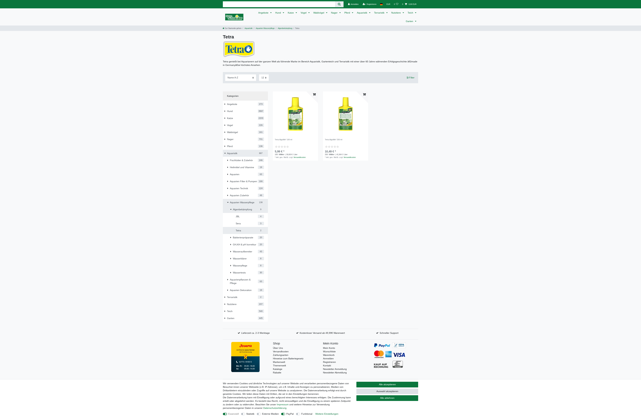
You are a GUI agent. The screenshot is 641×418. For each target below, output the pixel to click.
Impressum (283, 404)
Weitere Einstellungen (326, 413)
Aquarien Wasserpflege (265, 28)
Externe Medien (270, 413)
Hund (278, 12)
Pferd (347, 12)
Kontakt (327, 365)
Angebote (263, 12)
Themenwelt (279, 365)
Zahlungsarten (280, 355)
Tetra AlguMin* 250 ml (333, 140)
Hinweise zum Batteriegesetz (288, 358)
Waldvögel (319, 12)
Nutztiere (396, 12)
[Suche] (339, 4)
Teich (411, 12)
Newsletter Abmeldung (335, 372)
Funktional (306, 413)
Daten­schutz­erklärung (274, 408)
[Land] (381, 4)
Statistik (250, 413)
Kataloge (277, 369)
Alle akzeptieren (387, 384)
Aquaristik (362, 12)
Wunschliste (329, 351)
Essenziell (233, 413)
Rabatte (277, 372)
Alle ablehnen (387, 398)
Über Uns (278, 348)
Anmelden (328, 358)
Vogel (304, 12)
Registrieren (329, 362)
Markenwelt (279, 362)
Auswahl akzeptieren (387, 391)
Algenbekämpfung (284, 28)
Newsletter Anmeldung (335, 369)
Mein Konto (329, 348)
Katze (291, 12)
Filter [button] (411, 77)
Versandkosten (299, 157)
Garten (410, 21)
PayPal (290, 413)
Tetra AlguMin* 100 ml (283, 140)
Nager (334, 12)
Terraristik (379, 12)
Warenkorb (329, 355)
